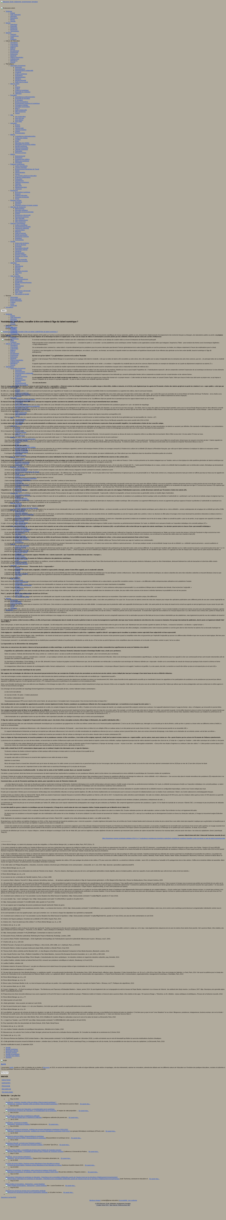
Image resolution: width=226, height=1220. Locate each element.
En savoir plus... (85, 1104)
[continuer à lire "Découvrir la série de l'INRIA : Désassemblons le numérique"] (26, 1138)
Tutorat (17, 416)
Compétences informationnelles (25, 439)
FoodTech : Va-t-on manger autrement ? (18, 1157)
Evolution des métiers (12, 1056)
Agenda (12, 324)
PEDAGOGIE (6, 1086)
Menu (4, 311)
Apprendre (18, 370)
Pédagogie (13, 330)
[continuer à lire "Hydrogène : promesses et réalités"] (18, 1124)
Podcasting (18, 482)
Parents (12, 365)
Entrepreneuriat (20, 459)
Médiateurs (14, 363)
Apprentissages (20, 371)
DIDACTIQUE (6, 1080)
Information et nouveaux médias (25, 447)
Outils (12, 340)
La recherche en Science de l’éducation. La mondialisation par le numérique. (30, 1109)
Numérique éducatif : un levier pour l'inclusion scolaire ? (23, 1143)
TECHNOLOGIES (7, 1092)
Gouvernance (19, 588)
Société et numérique (12, 1054)
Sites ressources (20, 524)
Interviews (13, 319)
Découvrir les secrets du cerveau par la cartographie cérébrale (26, 1191)
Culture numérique (21, 376)
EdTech (12, 352)
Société (8, 1047)
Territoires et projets (21, 564)
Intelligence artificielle (22, 531)
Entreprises (14, 357)
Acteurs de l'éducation (13, 344)
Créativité (18, 375)
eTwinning (18, 491)
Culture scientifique (21, 528)
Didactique (13, 327)
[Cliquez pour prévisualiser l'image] (29, 332)
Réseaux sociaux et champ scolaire (26, 508)
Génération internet (21, 552)
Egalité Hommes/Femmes (23, 585)
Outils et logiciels (20, 536)
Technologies (14, 334)
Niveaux (8, 598)
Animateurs (14, 345)
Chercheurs (14, 347)
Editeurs (13, 350)
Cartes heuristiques (21, 468)
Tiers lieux (18, 575)
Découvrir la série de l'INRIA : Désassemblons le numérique (25, 1136)
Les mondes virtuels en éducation (26, 478)
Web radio (18, 488)
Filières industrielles (16, 360)
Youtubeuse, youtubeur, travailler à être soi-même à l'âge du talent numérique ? (31, 1102)
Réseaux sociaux (20, 455)
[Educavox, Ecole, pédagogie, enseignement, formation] (19, 2)
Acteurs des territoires (22, 546)
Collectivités (14, 348)
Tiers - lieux (18, 595)
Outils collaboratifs (21, 413)
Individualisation (20, 380)
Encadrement (14, 353)
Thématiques (10, 367)
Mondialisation (19, 556)
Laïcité (17, 592)
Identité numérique (12, 1049)
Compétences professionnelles (25, 399)
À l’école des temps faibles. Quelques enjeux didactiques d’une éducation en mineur (33, 1163)
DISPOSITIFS (6, 1083)
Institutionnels (14, 362)
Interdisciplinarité (20, 383)
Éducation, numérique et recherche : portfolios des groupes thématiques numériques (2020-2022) (37, 1129)
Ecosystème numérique (22, 495)
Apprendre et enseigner (18, 368)
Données (9, 1057)
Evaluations (19, 378)
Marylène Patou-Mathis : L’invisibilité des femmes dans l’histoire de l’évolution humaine (33, 1150)
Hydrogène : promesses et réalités (17, 1123)
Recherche (9, 327)
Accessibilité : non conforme (128, 1200)
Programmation (20, 436)
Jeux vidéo (18, 424)
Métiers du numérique (22, 463)
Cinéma (17, 390)
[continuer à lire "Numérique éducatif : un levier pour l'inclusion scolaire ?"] (25, 1145)
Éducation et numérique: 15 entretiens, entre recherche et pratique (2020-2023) (31, 1170)
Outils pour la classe (21, 385)
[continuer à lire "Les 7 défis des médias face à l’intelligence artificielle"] (24, 1117)
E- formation (19, 403)
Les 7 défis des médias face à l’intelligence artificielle (23, 1116)
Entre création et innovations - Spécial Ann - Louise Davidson (25, 1184)
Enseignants (14, 355)
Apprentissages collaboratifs (24, 373)
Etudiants (13, 358)
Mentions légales (94, 1200)
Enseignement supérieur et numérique (27, 406)
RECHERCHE (6, 1089)
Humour (17, 429)
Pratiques (13, 342)
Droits (17, 444)
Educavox (46, 1067)
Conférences (14, 339)
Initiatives (18, 381)
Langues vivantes (20, 432)
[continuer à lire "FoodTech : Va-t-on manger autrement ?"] (19, 1158)
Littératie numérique (21, 452)
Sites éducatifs (19, 521)
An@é (14, 329)
